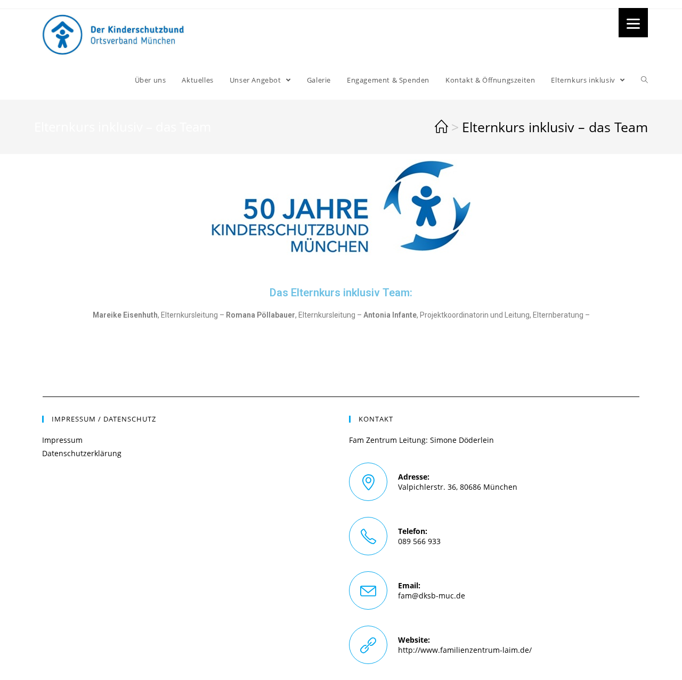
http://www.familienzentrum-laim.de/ (465, 650)
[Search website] (644, 80)
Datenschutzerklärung (81, 453)
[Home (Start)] (441, 127)
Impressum (62, 440)
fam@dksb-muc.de (431, 595)
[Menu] (633, 22)
